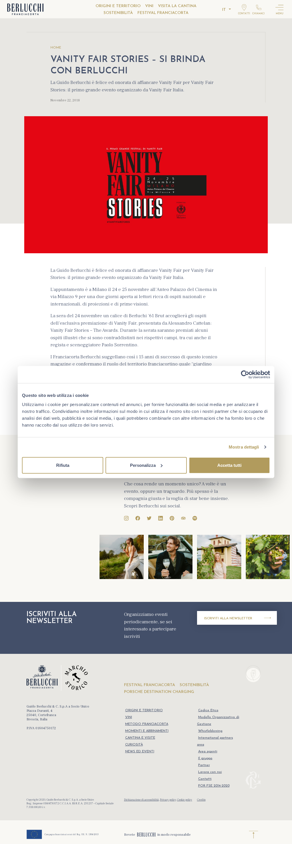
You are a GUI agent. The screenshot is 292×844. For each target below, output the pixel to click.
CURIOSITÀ (134, 744)
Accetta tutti (229, 465)
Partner (204, 765)
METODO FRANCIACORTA (146, 724)
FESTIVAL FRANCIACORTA (162, 13)
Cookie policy (184, 799)
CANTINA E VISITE (140, 737)
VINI (149, 6)
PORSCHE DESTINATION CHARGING (159, 692)
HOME (55, 47)
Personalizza (143, 465)
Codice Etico (208, 710)
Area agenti (207, 751)
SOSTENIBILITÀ (118, 13)
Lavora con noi (210, 772)
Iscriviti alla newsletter (228, 618)
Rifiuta (62, 465)
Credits (201, 799)
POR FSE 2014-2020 (214, 785)
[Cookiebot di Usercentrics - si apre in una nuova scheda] (245, 374)
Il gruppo (205, 758)
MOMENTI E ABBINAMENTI (147, 731)
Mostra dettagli (244, 447)
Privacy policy (168, 799)
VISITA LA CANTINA (177, 6)
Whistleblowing (210, 731)
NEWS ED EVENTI (139, 751)
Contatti (205, 779)
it (224, 10)
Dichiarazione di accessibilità (141, 799)
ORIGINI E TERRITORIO (118, 6)
